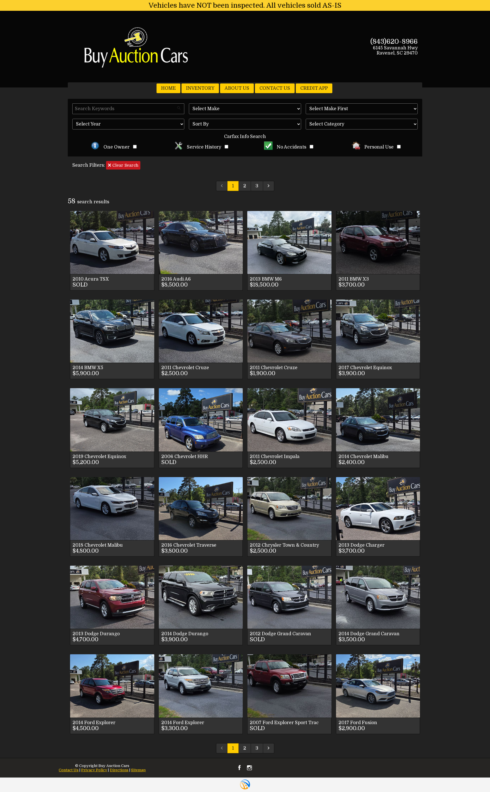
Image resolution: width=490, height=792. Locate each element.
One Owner (116, 147)
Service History (204, 147)
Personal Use (379, 147)
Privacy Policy (94, 770)
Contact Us (69, 770)
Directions (119, 770)
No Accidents (291, 147)
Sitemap (138, 770)
